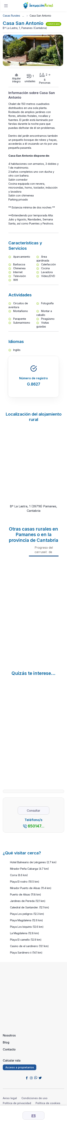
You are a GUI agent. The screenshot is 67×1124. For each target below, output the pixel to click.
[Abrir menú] (6, 5)
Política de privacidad (17, 1103)
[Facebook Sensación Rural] (26, 1077)
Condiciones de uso (34, 1098)
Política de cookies (48, 1103)
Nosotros (9, 1035)
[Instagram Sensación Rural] (31, 1077)
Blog (6, 1042)
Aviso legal (10, 1098)
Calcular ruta (11, 1060)
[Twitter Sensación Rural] (40, 1077)
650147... (36, 826)
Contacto (9, 1049)
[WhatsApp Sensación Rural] (35, 1077)
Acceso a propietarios (19, 1067)
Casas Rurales (11, 15)
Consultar (33, 810)
